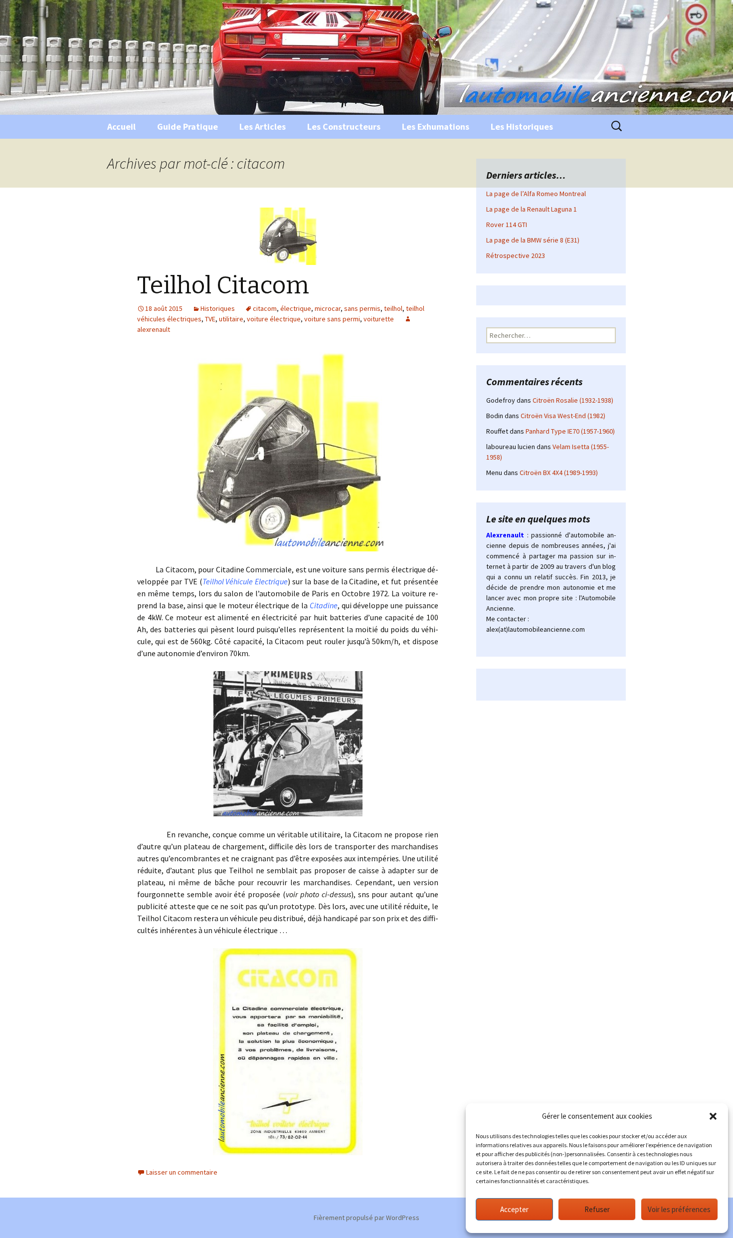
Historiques (217, 308)
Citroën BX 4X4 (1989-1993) (559, 472)
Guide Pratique (187, 126)
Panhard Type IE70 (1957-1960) (570, 431)
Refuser (597, 1209)
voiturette (379, 318)
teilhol (393, 308)
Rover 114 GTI (506, 224)
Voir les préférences (679, 1209)
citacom (265, 308)
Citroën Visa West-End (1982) (563, 415)
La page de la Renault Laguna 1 (531, 209)
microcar (328, 308)
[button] (713, 1116)
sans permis (362, 308)
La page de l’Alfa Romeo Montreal (536, 193)
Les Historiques (522, 126)
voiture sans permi (332, 318)
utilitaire (231, 318)
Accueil (121, 126)
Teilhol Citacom (223, 285)
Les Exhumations (435, 126)
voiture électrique (274, 318)
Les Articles (262, 126)
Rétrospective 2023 (515, 255)
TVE (210, 318)
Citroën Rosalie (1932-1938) (573, 400)
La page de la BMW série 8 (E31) (532, 240)
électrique (295, 308)
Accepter (514, 1209)
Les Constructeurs (343, 126)
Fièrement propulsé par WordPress (366, 1217)
